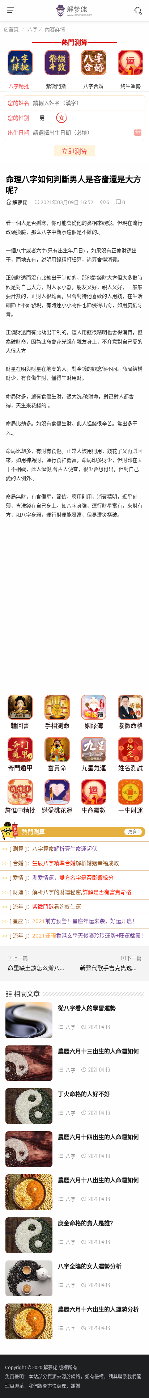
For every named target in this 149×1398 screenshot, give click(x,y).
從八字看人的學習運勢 (87, 1008)
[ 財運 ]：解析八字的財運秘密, (66, 892)
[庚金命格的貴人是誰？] (28, 1237)
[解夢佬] (74, 15)
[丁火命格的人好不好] (28, 1108)
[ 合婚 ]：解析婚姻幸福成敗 (60, 863)
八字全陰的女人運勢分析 (90, 1266)
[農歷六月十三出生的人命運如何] (28, 1065)
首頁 (14, 29)
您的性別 (18, 117)
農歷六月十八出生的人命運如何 (98, 1180)
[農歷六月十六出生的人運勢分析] (28, 1323)
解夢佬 (19, 202)
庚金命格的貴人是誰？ (87, 1223)
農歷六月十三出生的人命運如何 (98, 1051)
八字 (32, 29)
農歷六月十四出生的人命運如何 (98, 1137)
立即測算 (74, 151)
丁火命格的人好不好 (84, 1094)
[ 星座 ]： (69, 921)
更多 (132, 832)
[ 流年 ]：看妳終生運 (41, 906)
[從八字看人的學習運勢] (28, 1022)
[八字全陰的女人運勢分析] (28, 1280)
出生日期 (18, 132)
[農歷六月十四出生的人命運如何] (28, 1151)
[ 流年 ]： (74, 935)
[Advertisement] (74, 614)
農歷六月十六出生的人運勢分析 (98, 1309)
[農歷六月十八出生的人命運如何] (28, 1194)
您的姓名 (18, 102)
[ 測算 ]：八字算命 (49, 848)
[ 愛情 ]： (58, 877)
